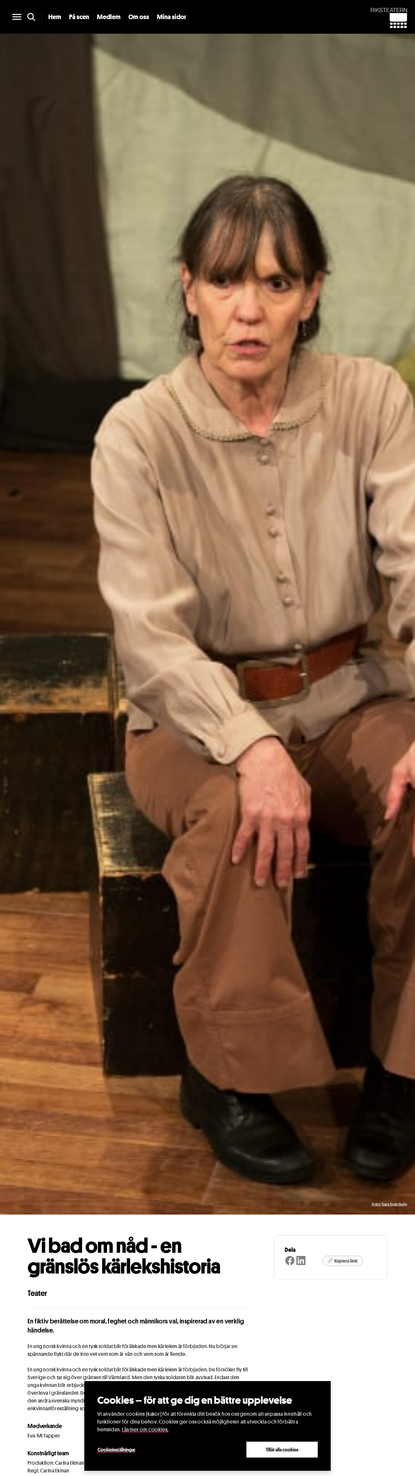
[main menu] (16, 16)
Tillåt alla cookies (282, 1449)
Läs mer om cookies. (145, 1429)
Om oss (138, 17)
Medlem (109, 17)
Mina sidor (171, 17)
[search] (31, 16)
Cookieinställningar (116, 1449)
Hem (54, 17)
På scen (79, 17)
